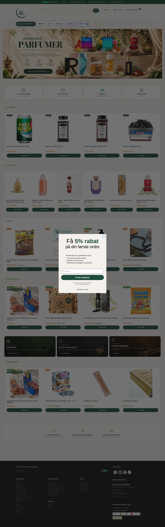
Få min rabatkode (82, 277)
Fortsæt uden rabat (82, 289)
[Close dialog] (104, 236)
